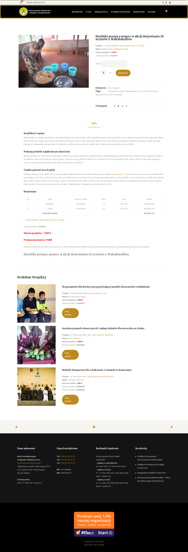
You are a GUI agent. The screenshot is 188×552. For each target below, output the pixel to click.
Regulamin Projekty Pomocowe (151, 473)
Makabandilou (131, 91)
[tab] (94, 123)
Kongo (121, 91)
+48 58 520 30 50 (38, 2)
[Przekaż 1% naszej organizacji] (94, 524)
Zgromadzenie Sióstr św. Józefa (132, 45)
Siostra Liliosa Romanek (148, 91)
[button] (5, 547)
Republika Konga (121, 49)
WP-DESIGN (99, 545)
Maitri (101, 541)
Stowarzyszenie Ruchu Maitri (29, 463)
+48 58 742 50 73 (67, 459)
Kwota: (98, 63)
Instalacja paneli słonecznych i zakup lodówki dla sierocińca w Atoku (103, 328)
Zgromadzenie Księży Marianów (100, 376)
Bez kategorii (113, 88)
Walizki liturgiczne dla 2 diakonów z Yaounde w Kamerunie (97, 369)
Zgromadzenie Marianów (102, 335)
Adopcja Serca (118, 174)
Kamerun (76, 338)
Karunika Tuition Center (97, 293)
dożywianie (113, 91)
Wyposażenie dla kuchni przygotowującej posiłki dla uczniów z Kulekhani (106, 286)
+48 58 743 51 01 (67, 463)
